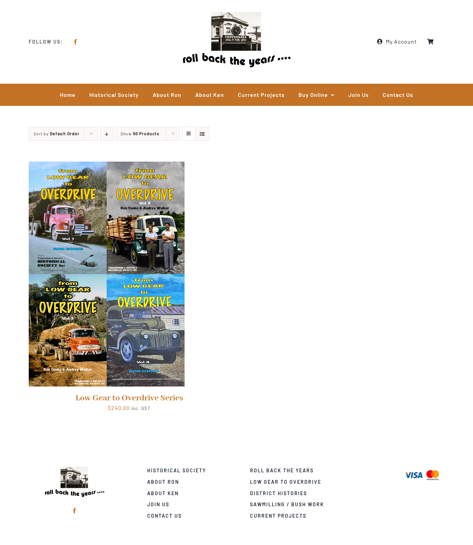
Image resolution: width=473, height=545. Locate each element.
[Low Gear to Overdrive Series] (107, 166)
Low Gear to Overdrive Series (129, 398)
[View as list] (202, 133)
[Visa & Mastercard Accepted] (421, 469)
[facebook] (76, 42)
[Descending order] (107, 134)
